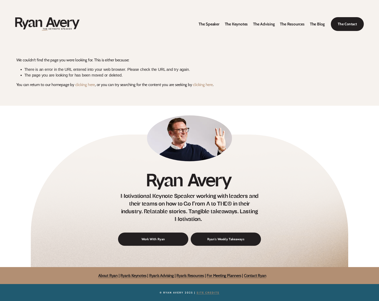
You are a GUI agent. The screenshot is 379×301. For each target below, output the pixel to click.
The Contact (347, 24)
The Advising (264, 24)
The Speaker (209, 24)
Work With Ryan (153, 239)
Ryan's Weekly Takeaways (225, 239)
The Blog (317, 24)
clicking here (85, 84)
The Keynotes (236, 24)
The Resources (292, 24)
